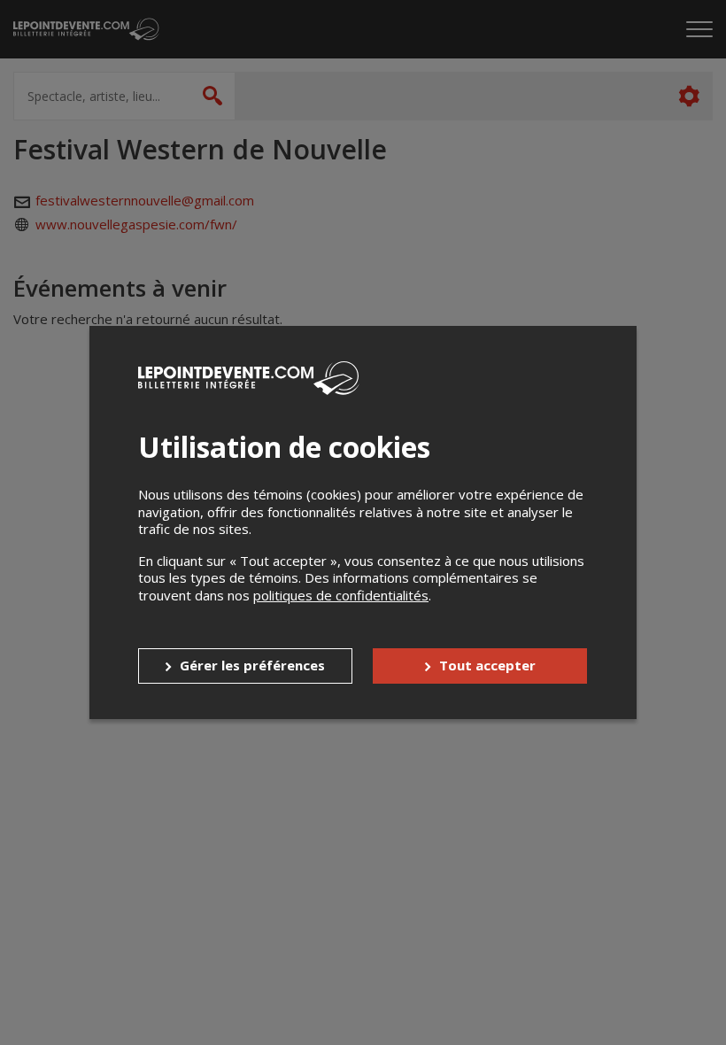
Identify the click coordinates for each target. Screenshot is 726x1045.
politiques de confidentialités (341, 595)
